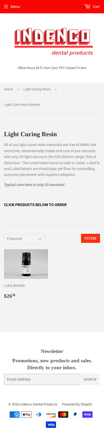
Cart (96, 7)
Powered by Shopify (77, 404)
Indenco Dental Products (38, 404)
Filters (91, 238)
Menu (15, 7)
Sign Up (90, 379)
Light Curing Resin (37, 89)
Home (8, 89)
